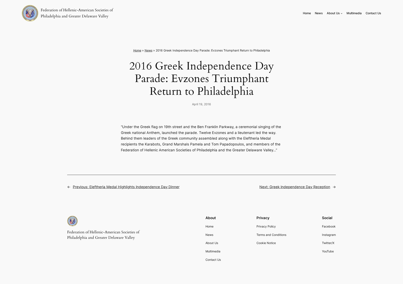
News (148, 50)
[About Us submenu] (342, 13)
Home (137, 50)
